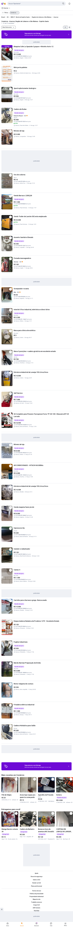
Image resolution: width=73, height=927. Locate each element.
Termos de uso (36, 890)
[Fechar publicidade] (2, 909)
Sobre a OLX (36, 879)
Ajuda (36, 873)
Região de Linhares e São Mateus (41, 17)
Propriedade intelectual (37, 896)
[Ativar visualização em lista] (65, 27)
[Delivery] (6, 34)
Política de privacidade (36, 893)
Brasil (3, 17)
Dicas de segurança (36, 876)
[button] (36, 3)
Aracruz (56, 17)
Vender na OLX (36, 883)
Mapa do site (36, 899)
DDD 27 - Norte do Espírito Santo (20, 17)
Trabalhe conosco (36, 902)
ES (8, 17)
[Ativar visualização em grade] (69, 27)
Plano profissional (36, 886)
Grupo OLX (36, 905)
